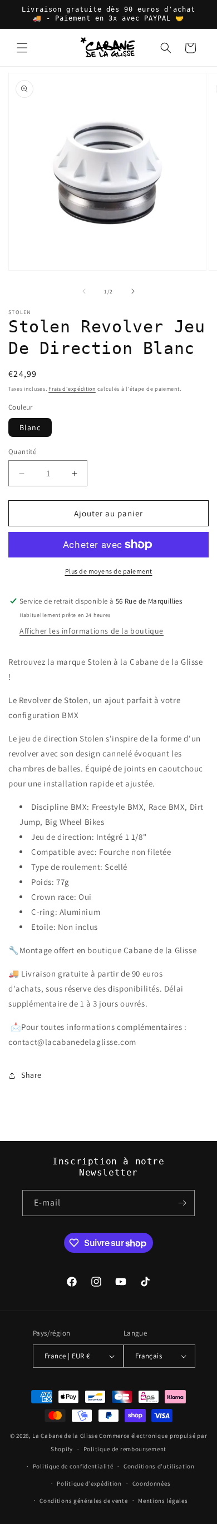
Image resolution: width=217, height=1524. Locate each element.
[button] (22, 48)
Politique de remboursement (124, 1449)
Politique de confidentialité (73, 1466)
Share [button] (31, 1075)
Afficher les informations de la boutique (91, 631)
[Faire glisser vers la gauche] (84, 291)
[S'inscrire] (182, 1203)
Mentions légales (163, 1501)
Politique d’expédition (89, 1483)
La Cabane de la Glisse (64, 1436)
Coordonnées (151, 1483)
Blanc (30, 427)
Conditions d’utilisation (159, 1466)
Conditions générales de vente (83, 1501)
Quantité (22, 451)
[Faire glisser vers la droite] (133, 291)
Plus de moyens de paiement (108, 571)
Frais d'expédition (72, 388)
